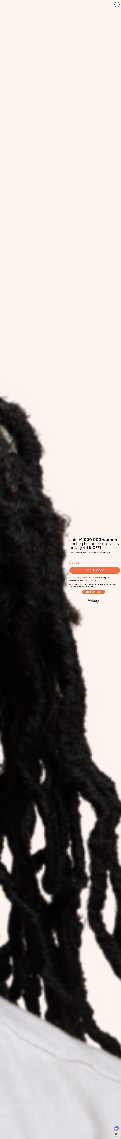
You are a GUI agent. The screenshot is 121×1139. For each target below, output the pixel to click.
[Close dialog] (117, 4)
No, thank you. (93, 591)
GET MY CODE (94, 570)
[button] (116, 1134)
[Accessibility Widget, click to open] (116, 1128)
